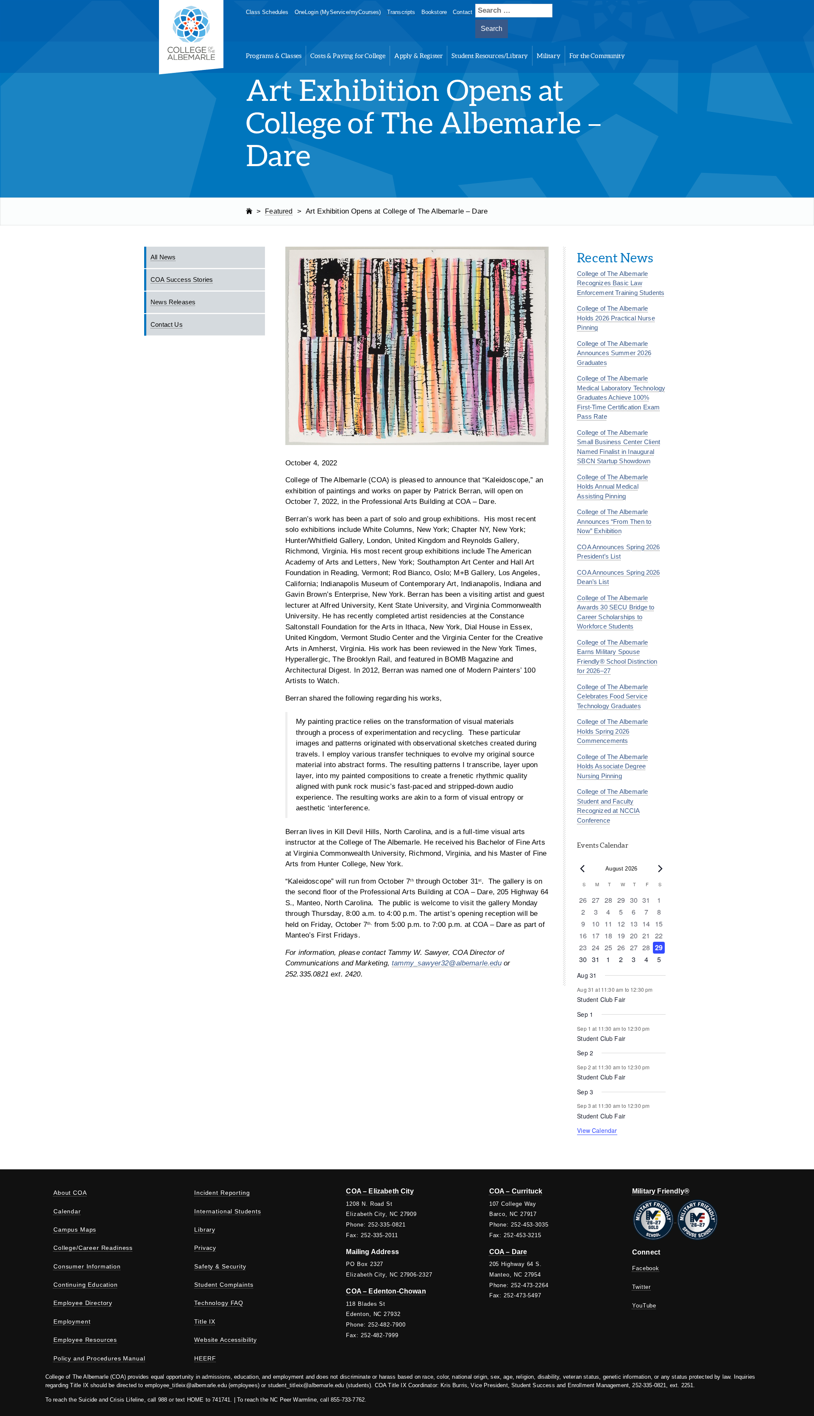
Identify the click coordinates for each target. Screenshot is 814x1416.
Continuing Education (85, 1284)
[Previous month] (582, 869)
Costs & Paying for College (347, 55)
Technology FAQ (218, 1302)
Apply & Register (418, 55)
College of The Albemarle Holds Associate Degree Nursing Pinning (612, 766)
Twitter (641, 1287)
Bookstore (434, 12)
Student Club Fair (601, 999)
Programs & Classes (273, 55)
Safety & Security (220, 1266)
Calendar (67, 1211)
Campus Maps (74, 1229)
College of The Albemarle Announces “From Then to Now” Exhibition (614, 521)
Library (204, 1229)
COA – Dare (508, 1251)
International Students (227, 1211)
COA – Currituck (516, 1191)
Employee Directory (82, 1302)
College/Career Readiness (93, 1247)
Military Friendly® (660, 1191)
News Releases (173, 302)
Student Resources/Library (490, 55)
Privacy (205, 1247)
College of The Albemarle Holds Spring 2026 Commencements (612, 731)
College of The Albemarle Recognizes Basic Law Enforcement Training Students (620, 283)
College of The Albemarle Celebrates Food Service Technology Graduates (612, 696)
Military (548, 55)
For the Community (597, 55)
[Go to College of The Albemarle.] (249, 211)
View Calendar (597, 1130)
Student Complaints (223, 1284)
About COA (70, 1192)
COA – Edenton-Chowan (386, 1291)
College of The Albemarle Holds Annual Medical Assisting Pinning (612, 486)
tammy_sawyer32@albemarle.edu (447, 963)
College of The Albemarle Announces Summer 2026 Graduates (614, 353)
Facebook (645, 1268)
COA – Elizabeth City (379, 1191)
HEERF (205, 1358)
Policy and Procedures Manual (99, 1358)
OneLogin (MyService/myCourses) (338, 12)
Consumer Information (87, 1266)
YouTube (644, 1305)
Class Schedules (267, 12)
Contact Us (167, 324)
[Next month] (660, 869)
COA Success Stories (182, 279)
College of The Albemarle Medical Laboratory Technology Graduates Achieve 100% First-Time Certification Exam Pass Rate (621, 397)
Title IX (204, 1321)
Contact (462, 12)
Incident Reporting (222, 1192)
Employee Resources (85, 1339)
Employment (71, 1321)
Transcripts (401, 12)
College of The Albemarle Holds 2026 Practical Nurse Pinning (616, 318)
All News (163, 257)
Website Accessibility (225, 1339)
